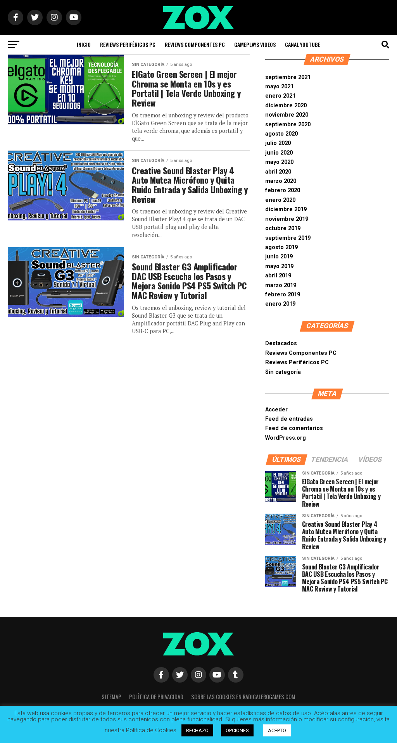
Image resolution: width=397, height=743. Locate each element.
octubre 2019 (282, 228)
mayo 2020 (279, 162)
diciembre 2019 (286, 209)
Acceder (276, 409)
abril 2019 (278, 275)
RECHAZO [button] (197, 730)
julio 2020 (278, 143)
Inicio (84, 44)
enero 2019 (280, 304)
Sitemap (111, 697)
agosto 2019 (281, 247)
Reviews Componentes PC (195, 44)
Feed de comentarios (294, 428)
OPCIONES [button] (237, 730)
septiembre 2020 (288, 124)
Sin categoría (283, 372)
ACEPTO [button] (277, 730)
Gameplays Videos (255, 44)
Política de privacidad (156, 697)
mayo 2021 (279, 86)
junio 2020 (279, 153)
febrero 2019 (282, 294)
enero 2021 (280, 96)
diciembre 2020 (286, 105)
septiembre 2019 (288, 238)
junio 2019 (279, 256)
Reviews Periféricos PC (127, 44)
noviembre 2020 (286, 115)
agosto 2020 (281, 134)
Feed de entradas (289, 419)
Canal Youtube (302, 44)
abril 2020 (278, 172)
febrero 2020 (282, 190)
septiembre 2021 (288, 77)
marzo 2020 (280, 181)
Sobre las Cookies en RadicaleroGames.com (243, 697)
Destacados (281, 343)
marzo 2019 (280, 285)
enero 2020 (280, 200)
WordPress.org (285, 438)
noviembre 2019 (286, 219)
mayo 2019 (279, 266)
